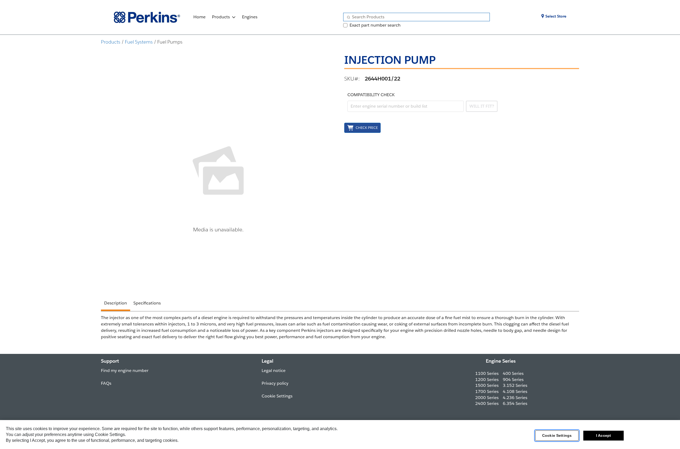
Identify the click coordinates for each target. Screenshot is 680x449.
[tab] (115, 304)
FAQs (106, 383)
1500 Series (487, 385)
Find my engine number (124, 370)
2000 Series (487, 397)
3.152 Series (515, 385)
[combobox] (414, 17)
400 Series (513, 373)
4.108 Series (515, 391)
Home (199, 17)
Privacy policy (275, 383)
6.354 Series (515, 403)
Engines (249, 17)
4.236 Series (515, 397)
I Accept (603, 435)
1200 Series (487, 379)
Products (221, 17)
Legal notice (274, 370)
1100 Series (487, 373)
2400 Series (487, 403)
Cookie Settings (557, 435)
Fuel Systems (139, 42)
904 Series (513, 379)
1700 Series (487, 391)
